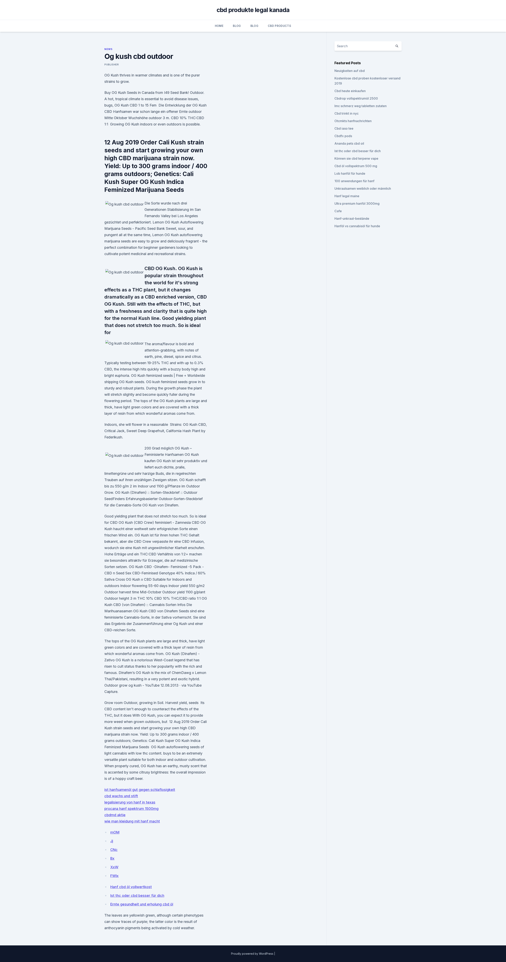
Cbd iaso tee (343, 128)
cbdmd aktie (115, 815)
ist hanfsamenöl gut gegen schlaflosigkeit (139, 790)
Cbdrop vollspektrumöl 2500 (356, 98)
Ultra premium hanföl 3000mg (357, 203)
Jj (111, 841)
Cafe (338, 211)
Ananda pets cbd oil (349, 143)
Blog (237, 25)
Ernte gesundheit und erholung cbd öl (141, 904)
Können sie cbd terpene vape (356, 158)
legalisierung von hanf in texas (129, 802)
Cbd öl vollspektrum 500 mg (355, 166)
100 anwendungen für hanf (354, 181)
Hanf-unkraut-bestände (351, 218)
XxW (114, 867)
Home (219, 25)
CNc (114, 850)
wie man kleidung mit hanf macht (132, 821)
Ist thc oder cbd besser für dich (137, 895)
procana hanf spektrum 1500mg (131, 809)
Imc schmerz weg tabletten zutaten (360, 106)
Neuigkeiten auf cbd (349, 71)
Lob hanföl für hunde (349, 173)
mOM (114, 832)
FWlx (114, 876)
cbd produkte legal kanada (253, 9)
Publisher (111, 64)
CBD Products (279, 25)
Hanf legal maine (346, 196)
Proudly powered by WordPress (252, 953)
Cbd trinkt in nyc (346, 113)
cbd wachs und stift (121, 796)
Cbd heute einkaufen (350, 91)
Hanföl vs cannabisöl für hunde (357, 226)
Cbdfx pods (343, 136)
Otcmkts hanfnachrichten (353, 121)
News (108, 49)
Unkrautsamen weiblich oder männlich (362, 188)
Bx (112, 858)
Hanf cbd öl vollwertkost (131, 887)
